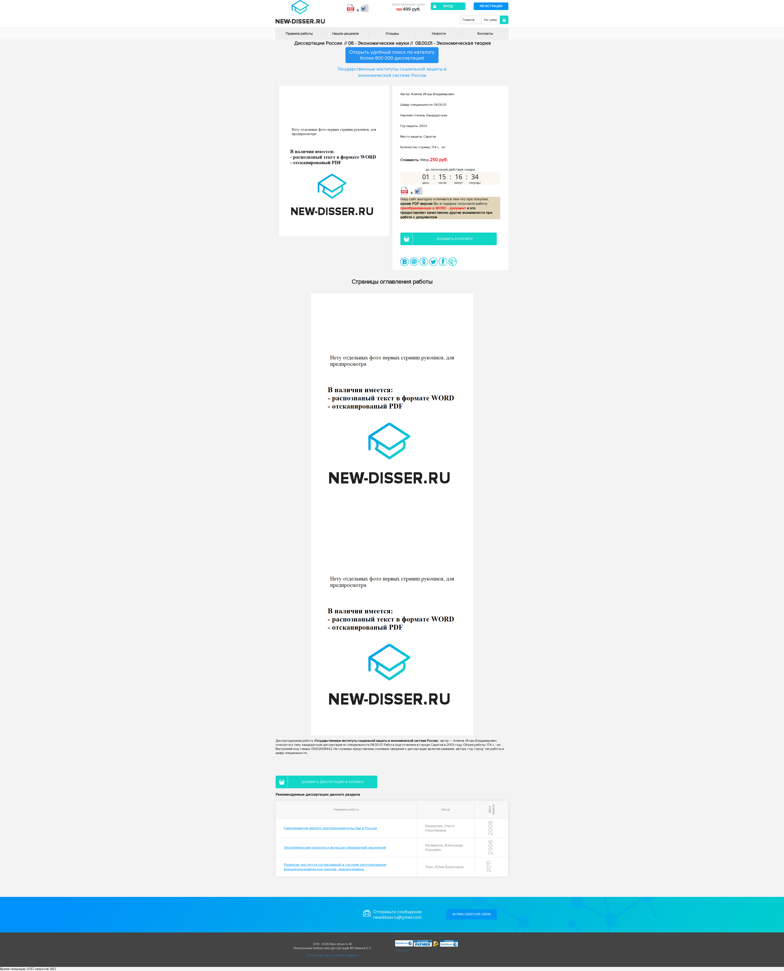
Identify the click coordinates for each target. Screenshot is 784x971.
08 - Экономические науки (378, 43)
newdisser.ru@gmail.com (397, 917)
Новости (439, 33)
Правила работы (299, 33)
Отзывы (392, 33)
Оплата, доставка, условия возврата (332, 955)
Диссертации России (318, 43)
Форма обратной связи (471, 914)
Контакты (485, 33)
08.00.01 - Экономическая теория (453, 43)
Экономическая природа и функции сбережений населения (335, 847)
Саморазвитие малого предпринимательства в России (330, 828)
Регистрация (491, 6)
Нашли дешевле (345, 33)
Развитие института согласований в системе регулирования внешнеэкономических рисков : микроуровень (335, 866)
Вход (448, 6)
